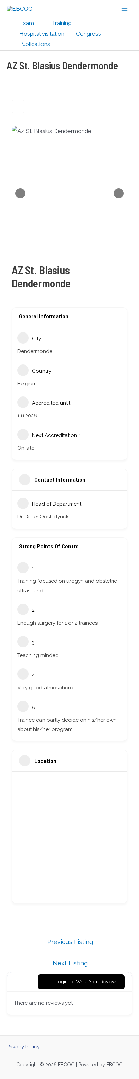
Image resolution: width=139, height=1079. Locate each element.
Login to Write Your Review (85, 981)
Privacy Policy (23, 1047)
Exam (26, 23)
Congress (88, 33)
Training (62, 23)
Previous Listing (70, 941)
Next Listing (70, 963)
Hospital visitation (41, 33)
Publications (34, 44)
